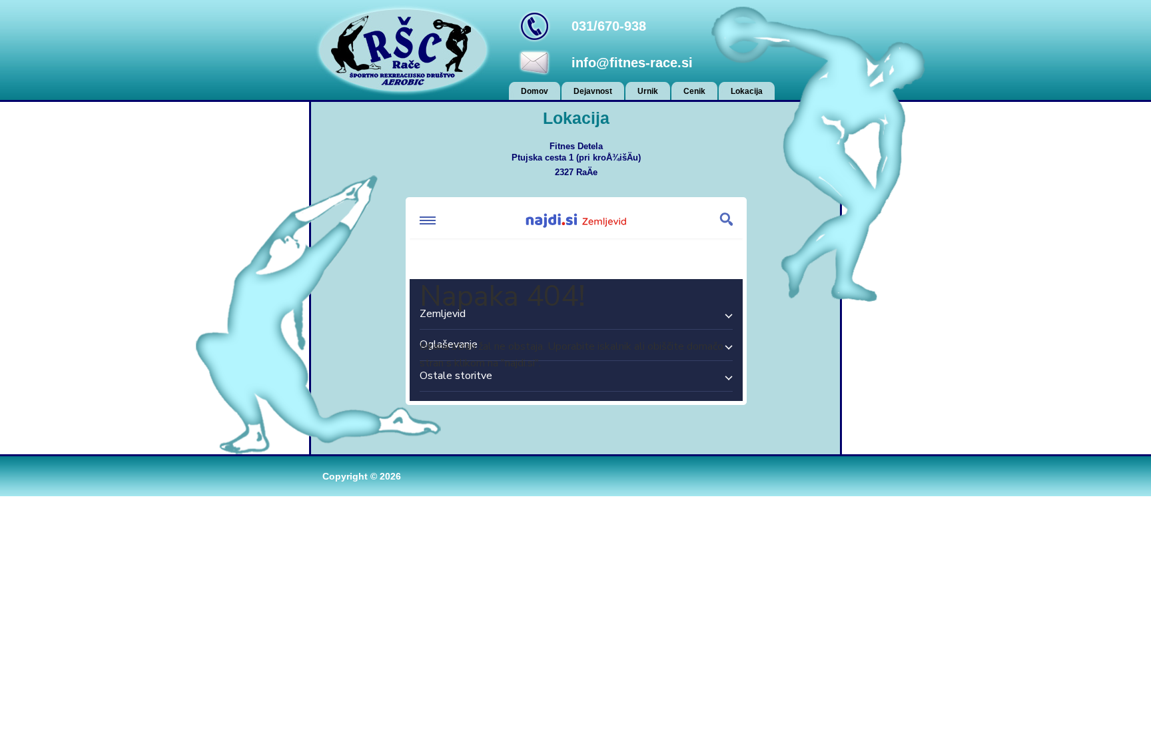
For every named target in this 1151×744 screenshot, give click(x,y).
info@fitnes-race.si (632, 62)
